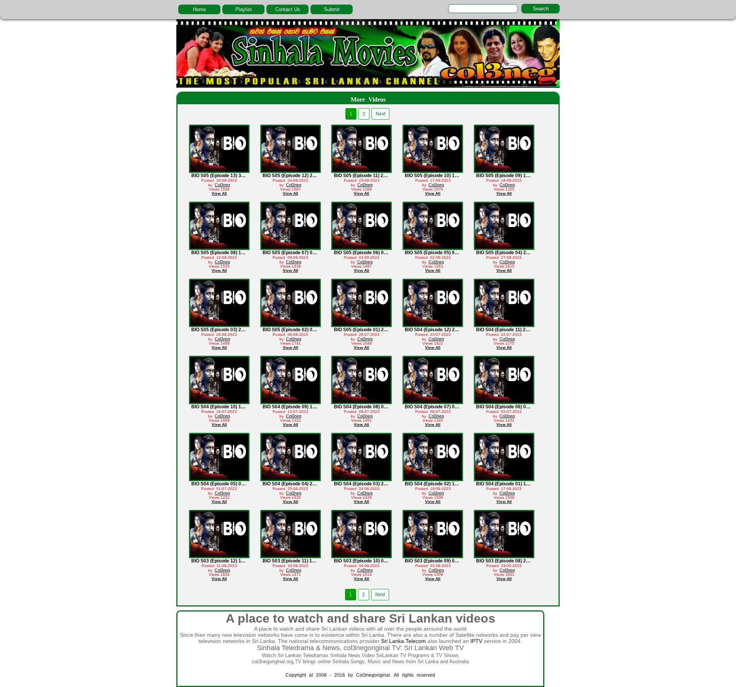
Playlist (243, 9)
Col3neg (222, 184)
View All (219, 193)
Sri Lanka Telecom (403, 641)
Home (199, 9)
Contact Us (287, 9)
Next (380, 114)
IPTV (476, 641)
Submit (332, 9)
